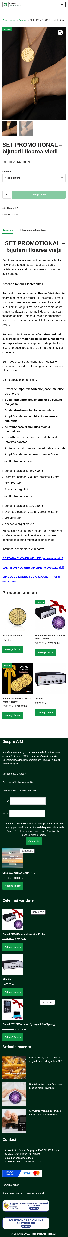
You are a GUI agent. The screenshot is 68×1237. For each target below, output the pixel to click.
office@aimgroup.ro (22, 1158)
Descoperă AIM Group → (15, 773)
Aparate (23, 20)
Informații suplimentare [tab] (33, 230)
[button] (60, 32)
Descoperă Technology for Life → (19, 782)
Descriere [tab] (7, 230)
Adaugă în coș (38, 194)
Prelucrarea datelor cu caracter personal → (24, 1193)
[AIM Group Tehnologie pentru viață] (11, 4)
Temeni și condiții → (12, 1185)
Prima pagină (9, 20)
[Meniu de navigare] (62, 4)
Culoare (6, 171)
